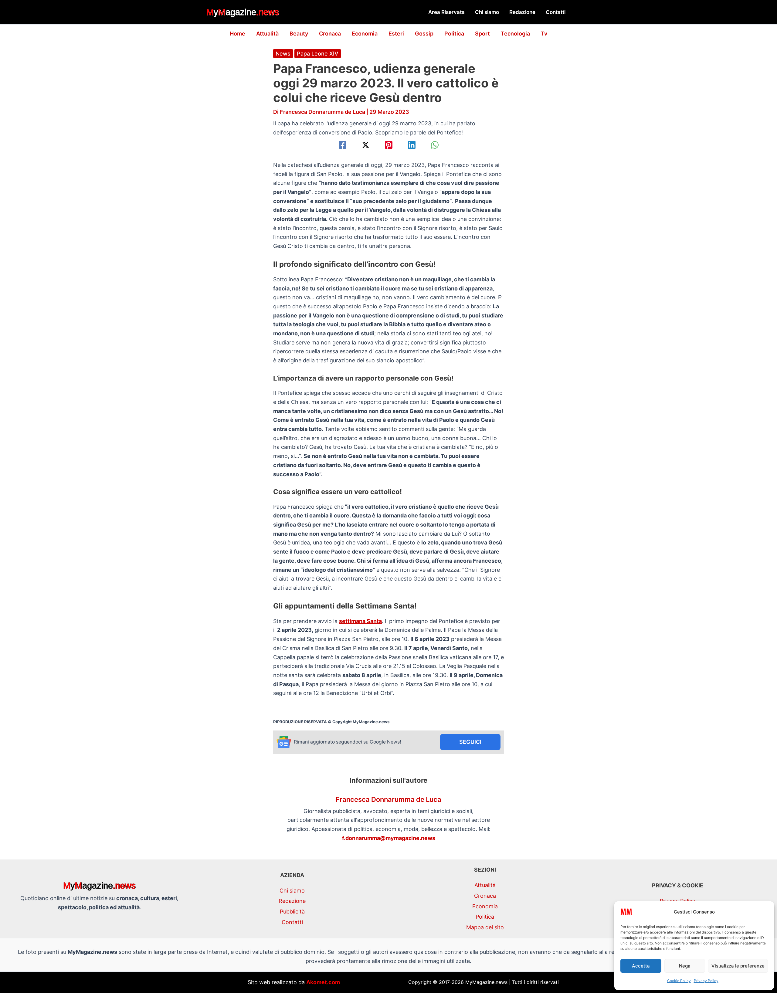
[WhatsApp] (434, 145)
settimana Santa (360, 621)
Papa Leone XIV (317, 53)
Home (237, 33)
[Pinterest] (388, 145)
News (283, 53)
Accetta (641, 966)
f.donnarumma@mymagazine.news (388, 838)
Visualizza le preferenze (738, 966)
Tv (544, 33)
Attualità (267, 33)
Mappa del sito (485, 927)
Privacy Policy (706, 980)
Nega (684, 966)
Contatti (555, 12)
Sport (482, 33)
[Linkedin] (411, 145)
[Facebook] (342, 145)
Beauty (299, 33)
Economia (365, 33)
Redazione (522, 12)
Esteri (396, 33)
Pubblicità (292, 911)
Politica (454, 33)
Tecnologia (515, 33)
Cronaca (330, 33)
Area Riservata (446, 12)
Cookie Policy (679, 980)
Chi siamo (487, 12)
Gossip (424, 33)
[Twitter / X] (365, 145)
